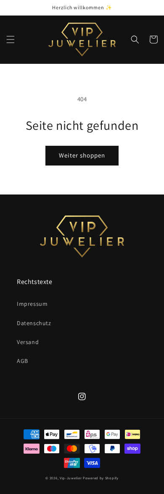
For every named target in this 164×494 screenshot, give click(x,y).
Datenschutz (34, 323)
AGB (22, 361)
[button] (10, 39)
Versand (28, 342)
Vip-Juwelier (71, 478)
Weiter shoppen (82, 155)
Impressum (32, 303)
